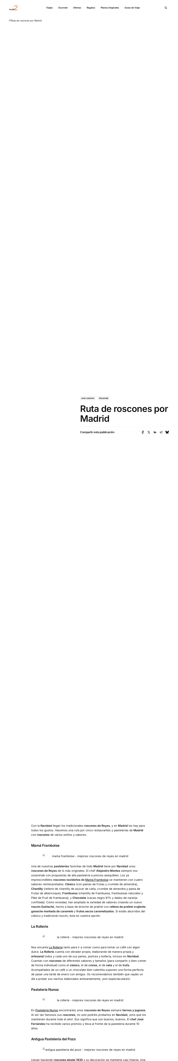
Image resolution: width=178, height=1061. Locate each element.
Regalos (91, 7)
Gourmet (63, 7)
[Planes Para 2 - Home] (24, 8)
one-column (87, 398)
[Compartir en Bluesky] (167, 432)
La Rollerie (56, 947)
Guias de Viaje (132, 7)
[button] (166, 7)
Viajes (49, 7)
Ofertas (77, 7)
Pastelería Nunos (46, 1010)
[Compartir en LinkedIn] (155, 432)
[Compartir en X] (149, 432)
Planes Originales (110, 7)
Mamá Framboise (96, 879)
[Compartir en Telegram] (161, 432)
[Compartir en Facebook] (143, 432)
